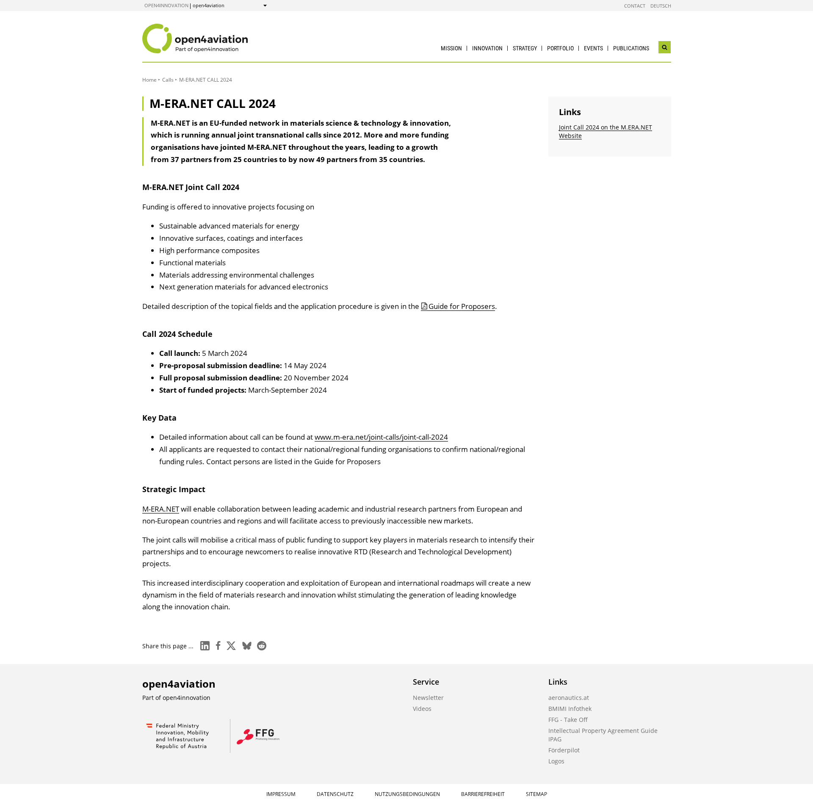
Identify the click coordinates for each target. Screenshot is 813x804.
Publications (631, 48)
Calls (168, 79)
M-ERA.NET (160, 509)
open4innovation (166, 5)
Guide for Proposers (462, 306)
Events (593, 48)
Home (149, 79)
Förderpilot (564, 750)
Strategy (525, 48)
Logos (556, 761)
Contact (634, 6)
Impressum (281, 794)
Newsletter (428, 698)
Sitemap (536, 794)
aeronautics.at (568, 698)
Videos (422, 709)
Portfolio (560, 48)
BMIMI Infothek (570, 709)
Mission (451, 48)
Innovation (487, 48)
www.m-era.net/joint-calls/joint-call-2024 (381, 437)
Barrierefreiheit (483, 794)
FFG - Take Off (568, 720)
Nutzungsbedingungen (407, 794)
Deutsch (660, 6)
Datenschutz (335, 794)
